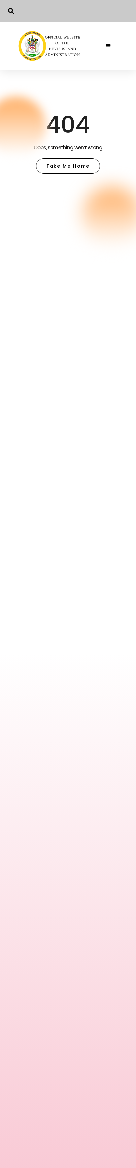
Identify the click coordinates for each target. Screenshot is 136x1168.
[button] (11, 11)
